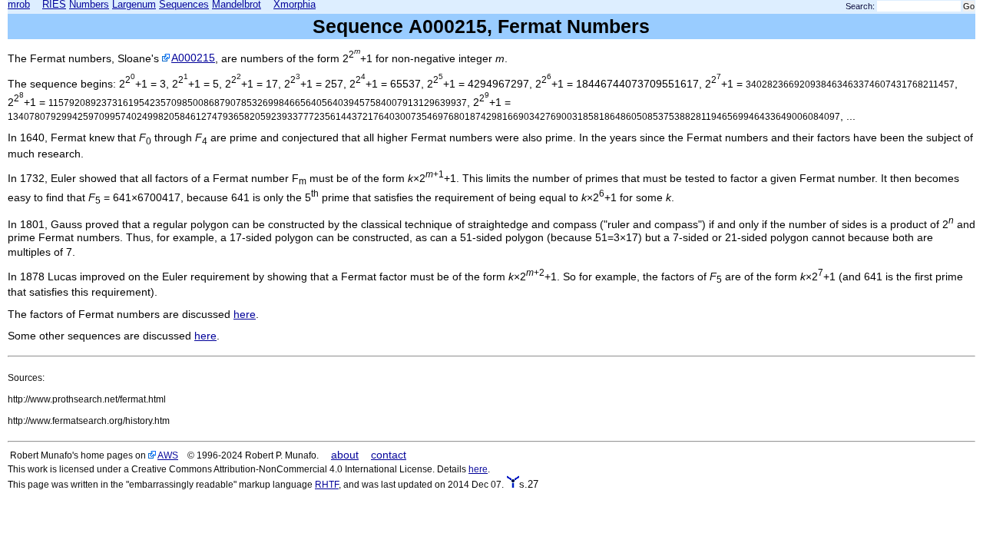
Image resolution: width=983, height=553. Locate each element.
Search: (860, 6)
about (345, 455)
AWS (167, 455)
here (244, 314)
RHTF (327, 484)
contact (388, 455)
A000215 (193, 57)
